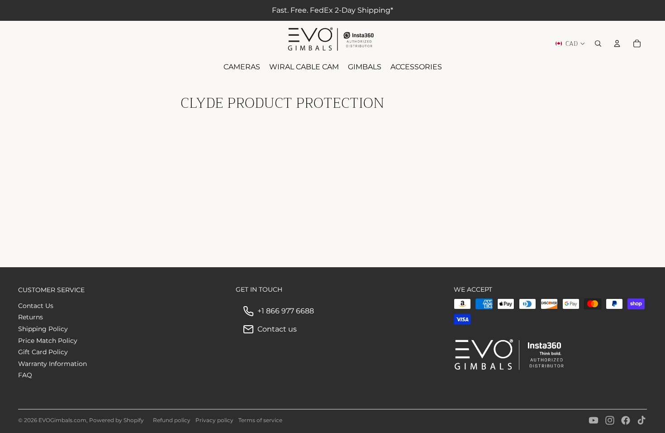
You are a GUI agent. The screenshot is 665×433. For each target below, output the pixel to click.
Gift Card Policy (43, 352)
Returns (30, 317)
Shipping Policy (43, 329)
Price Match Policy (47, 341)
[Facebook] (625, 420)
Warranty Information (52, 364)
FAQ (25, 375)
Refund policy (171, 420)
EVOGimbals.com (62, 420)
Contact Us (35, 306)
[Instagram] (609, 420)
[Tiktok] (641, 420)
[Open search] (598, 43)
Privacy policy (214, 420)
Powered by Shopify (116, 420)
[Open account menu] (617, 43)
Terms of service (260, 420)
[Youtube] (593, 420)
